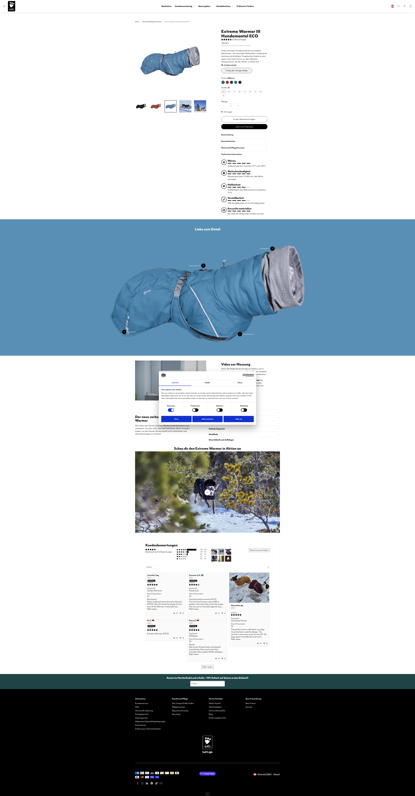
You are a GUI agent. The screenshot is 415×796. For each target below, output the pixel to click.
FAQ (137, 707)
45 (245, 92)
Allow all (238, 419)
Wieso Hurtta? (215, 703)
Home (137, 22)
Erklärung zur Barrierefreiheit (148, 729)
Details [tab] (207, 382)
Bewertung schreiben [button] (259, 550)
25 (223, 92)
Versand (233, 45)
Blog (211, 714)
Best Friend (250, 703)
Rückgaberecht (141, 714)
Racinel (249, 707)
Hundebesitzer (223, 6)
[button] (4, 6)
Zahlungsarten (141, 718)
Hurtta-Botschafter (217, 710)
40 (239, 92)
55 (255, 92)
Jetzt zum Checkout (244, 126)
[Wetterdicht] (124, 332)
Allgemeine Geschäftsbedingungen (150, 721)
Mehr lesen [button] (152, 609)
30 (229, 92)
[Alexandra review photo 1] (249, 588)
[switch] (195, 410)
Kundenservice (141, 703)
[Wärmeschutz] (272, 248)
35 (234, 92)
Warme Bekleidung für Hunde (151, 22)
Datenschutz (140, 725)
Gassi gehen (204, 6)
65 (223, 96)
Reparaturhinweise (180, 710)
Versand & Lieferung (144, 710)
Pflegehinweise (178, 707)
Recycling (176, 714)
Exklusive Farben (245, 6)
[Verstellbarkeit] (240, 334)
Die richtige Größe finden (183, 703)
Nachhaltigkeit (215, 707)
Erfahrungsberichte (217, 718)
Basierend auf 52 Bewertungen (158, 552)
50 (250, 92)
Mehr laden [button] (208, 667)
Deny (176, 419)
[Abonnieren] (223, 683)
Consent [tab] (175, 382)
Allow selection (207, 419)
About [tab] (240, 382)
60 (260, 92)
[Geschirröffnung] (203, 265)
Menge (224, 101)
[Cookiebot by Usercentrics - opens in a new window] (244, 375)
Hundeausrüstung (183, 6)
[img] (165, 584)
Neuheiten (166, 6)
